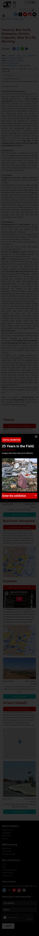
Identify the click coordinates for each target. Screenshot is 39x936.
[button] (36, 436)
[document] (19, 468)
